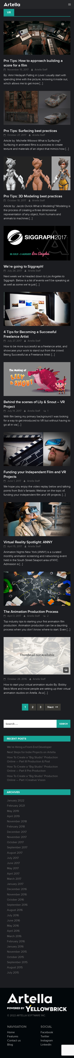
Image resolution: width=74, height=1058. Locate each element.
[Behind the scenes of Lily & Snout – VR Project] (37, 378)
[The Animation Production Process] (37, 588)
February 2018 (16, 826)
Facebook (47, 1032)
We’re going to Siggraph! (23, 266)
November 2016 (17, 894)
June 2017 (13, 863)
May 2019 (13, 811)
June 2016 (13, 920)
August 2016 (15, 910)
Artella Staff (41, 69)
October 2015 (15, 957)
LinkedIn (46, 1044)
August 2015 (15, 967)
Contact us (14, 1040)
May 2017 (13, 868)
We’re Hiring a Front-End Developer (29, 747)
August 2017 (14, 852)
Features (12, 1036)
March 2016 (14, 936)
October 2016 (15, 899)
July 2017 (13, 858)
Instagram (47, 1040)
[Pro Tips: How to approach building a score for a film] (37, 37)
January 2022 (15, 800)
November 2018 (17, 821)
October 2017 (15, 842)
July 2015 (13, 972)
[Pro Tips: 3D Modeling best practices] (37, 173)
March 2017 (14, 878)
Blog (10, 1044)
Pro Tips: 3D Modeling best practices (33, 196)
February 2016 (16, 941)
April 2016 (13, 930)
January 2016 (15, 946)
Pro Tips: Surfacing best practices (30, 131)
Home (11, 1032)
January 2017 (15, 884)
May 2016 (13, 925)
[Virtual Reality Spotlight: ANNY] (37, 519)
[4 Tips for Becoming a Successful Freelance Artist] (37, 308)
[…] (41, 83)
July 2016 (13, 915)
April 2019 (13, 816)
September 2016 (17, 904)
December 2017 (17, 832)
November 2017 (17, 837)
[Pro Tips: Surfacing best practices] (37, 107)
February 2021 (16, 805)
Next (50, 707)
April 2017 (13, 873)
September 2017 (17, 847)
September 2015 (17, 962)
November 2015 (17, 951)
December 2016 (17, 889)
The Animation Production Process (31, 612)
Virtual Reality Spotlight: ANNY (28, 542)
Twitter (45, 1036)
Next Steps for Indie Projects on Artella (31, 752)
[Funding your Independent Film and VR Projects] (37, 449)
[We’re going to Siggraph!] (37, 243)
